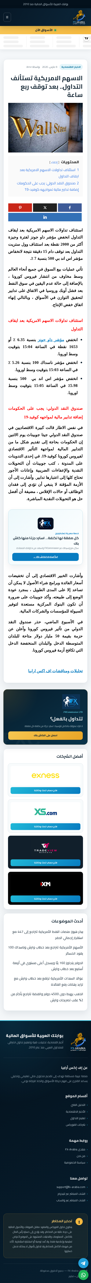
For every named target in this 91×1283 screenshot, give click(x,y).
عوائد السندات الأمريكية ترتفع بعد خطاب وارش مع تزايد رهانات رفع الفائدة (48, 981)
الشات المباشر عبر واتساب (70, 1200)
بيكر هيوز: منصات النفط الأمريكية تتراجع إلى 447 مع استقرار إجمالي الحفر (47, 934)
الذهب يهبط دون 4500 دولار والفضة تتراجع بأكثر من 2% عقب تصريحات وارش (47, 997)
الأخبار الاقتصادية (75, 1111)
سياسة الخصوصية (74, 1162)
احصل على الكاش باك (45, 735)
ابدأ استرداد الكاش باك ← (45, 557)
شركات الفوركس (75, 1124)
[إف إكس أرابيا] (79, 17)
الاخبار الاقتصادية (71, 66)
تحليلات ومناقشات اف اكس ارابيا (55, 671)
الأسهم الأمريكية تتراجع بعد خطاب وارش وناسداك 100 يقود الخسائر (45, 950)
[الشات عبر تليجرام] (83, 1263)
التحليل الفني (78, 1104)
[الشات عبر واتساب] (83, 1275)
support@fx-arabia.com (71, 1187)
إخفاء (54, 162)
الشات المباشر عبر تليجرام (71, 1193)
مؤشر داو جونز (51, 339)
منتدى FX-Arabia (75, 1149)
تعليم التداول (77, 1118)
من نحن (81, 1155)
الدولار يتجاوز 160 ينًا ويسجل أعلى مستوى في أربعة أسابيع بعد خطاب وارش (48, 966)
